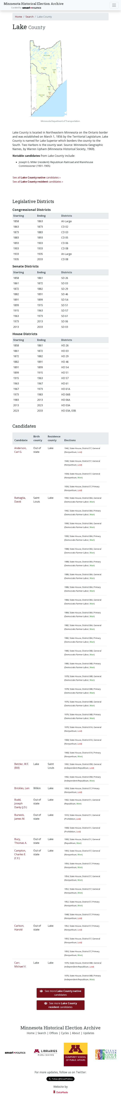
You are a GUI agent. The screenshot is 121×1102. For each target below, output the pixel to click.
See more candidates (62, 993)
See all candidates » (37, 177)
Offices (53, 1033)
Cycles (65, 1033)
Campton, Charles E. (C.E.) (20, 854)
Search (30, 16)
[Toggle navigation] (114, 5)
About (76, 1033)
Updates (88, 1033)
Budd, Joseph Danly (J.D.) (20, 803)
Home (18, 16)
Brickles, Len (21, 788)
